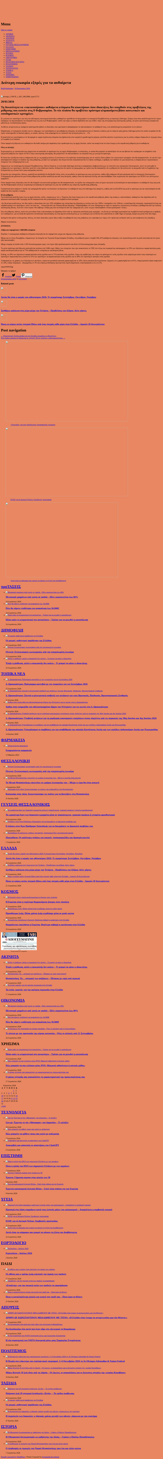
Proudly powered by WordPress (13, 1457)
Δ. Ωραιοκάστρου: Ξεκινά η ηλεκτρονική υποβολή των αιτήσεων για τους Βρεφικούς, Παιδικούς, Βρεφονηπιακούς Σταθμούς (67, 695)
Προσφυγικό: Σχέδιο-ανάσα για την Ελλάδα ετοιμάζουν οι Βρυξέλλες (28, 336)
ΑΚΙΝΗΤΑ (10, 36)
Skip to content (6, 30)
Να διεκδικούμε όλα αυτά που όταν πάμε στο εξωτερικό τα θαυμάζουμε (40, 1329)
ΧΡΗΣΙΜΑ (10, 75)
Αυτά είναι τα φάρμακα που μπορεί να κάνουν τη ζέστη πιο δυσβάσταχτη (38, 581)
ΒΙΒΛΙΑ (9, 43)
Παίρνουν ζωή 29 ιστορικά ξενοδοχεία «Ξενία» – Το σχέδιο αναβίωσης (40, 1393)
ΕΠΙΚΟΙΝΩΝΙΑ (12, 77)
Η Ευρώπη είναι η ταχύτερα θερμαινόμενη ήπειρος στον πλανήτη (37, 902)
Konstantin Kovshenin (50, 1457)
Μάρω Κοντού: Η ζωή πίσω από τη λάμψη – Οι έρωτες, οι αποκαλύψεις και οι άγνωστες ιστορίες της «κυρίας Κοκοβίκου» (66, 1372)
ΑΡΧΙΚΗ (9, 34)
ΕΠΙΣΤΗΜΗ (11, 49)
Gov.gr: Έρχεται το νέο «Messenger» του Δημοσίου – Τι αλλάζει (37, 1122)
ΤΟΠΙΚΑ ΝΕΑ (13, 673)
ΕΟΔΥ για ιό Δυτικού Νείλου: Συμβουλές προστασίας (31, 500)
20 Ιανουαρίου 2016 (22, 88)
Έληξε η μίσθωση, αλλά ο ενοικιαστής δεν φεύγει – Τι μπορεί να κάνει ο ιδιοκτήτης (46, 663)
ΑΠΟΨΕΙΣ (10, 38)
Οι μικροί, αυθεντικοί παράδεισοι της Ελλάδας (29, 640)
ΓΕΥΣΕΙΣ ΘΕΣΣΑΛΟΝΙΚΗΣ (17, 45)
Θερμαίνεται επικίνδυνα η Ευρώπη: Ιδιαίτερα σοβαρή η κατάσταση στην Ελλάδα (45, 924)
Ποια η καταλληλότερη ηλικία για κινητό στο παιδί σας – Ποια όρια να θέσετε (44, 1297)
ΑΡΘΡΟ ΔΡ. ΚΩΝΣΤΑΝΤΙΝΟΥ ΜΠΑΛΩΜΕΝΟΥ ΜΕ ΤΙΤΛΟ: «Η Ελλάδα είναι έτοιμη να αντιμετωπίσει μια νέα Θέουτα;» (66, 1317)
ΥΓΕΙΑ (8, 73)
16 (17, 1096)
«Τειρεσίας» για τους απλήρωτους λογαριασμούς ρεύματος (33, 425)
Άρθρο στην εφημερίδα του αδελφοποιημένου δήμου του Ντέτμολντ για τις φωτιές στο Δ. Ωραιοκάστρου (57, 707)
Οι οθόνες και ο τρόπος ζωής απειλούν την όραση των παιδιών (36, 1274)
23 (17, 1098)
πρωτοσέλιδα (15, 951)
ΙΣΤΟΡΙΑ (9, 53)
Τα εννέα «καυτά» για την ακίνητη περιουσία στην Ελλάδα (34, 989)
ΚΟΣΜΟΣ (10, 55)
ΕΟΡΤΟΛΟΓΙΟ (13, 1243)
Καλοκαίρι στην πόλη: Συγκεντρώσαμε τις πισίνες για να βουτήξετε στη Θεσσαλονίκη (47, 794)
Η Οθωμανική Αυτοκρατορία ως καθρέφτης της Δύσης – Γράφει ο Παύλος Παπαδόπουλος (50, 1437)
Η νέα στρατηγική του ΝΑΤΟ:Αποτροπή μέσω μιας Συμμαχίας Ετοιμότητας (43, 1340)
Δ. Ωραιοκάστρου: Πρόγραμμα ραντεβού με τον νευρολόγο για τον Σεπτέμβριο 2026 (47, 684)
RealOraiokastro (7, 88)
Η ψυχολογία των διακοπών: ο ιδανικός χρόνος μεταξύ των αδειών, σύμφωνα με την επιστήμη (51, 1416)
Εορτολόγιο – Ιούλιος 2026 (19, 1253)
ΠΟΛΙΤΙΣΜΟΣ (12, 64)
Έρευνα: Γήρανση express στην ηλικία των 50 (28, 1177)
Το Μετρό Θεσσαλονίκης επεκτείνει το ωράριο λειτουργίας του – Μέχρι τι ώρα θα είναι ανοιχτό (52, 782)
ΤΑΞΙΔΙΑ (9, 66)
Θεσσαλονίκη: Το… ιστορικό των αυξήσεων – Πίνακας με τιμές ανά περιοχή (43, 978)
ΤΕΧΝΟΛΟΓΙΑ (12, 68)
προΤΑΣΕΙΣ (11, 586)
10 (2, 1096)
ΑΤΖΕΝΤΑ (10, 40)
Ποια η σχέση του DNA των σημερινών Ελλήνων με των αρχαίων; (37, 1166)
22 (14, 1098)
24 (2, 1101)
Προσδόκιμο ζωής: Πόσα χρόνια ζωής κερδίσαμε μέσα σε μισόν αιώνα (40, 913)
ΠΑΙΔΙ (8, 60)
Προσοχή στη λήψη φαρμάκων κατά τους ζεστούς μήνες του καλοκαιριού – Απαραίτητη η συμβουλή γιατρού (59, 1209)
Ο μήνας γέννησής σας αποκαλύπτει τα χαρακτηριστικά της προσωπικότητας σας (45, 1077)
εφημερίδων (24, 951)
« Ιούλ (3, 1106)
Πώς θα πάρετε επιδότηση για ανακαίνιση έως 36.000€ (32, 608)
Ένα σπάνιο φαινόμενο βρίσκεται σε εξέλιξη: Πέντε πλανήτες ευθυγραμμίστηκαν (33, 338)
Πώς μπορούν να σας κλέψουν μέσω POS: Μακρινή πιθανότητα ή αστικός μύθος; (45, 1065)
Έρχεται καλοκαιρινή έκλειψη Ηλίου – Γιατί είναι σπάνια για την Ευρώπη (42, 1188)
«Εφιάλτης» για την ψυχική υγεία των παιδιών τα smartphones (37, 1285)
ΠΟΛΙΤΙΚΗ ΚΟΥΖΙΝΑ (15, 62)
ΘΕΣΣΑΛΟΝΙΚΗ (13, 51)
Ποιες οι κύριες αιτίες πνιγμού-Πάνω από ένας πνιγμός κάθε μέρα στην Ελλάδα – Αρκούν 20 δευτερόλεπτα (53, 324)
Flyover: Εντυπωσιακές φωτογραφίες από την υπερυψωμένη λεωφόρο (40, 652)
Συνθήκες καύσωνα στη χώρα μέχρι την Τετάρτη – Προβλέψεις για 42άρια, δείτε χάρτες (44, 310)
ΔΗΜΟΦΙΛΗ (12, 630)
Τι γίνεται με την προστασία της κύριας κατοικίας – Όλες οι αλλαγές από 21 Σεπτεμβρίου (50, 1033)
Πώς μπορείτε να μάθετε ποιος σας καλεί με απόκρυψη (32, 1134)
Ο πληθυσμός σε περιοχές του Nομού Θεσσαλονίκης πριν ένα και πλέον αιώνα (43, 1448)
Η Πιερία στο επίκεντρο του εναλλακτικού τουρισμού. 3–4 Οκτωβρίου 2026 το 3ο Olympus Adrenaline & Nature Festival (65, 1361)
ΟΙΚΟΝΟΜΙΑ (11, 58)
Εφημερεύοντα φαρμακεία (19, 750)
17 (2, 1098)
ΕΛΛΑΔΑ (10, 47)
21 (12, 1098)
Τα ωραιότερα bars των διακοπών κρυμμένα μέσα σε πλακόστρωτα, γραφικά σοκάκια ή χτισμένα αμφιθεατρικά (60, 815)
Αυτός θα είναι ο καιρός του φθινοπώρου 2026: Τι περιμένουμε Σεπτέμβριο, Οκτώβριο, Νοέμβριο (48, 297)
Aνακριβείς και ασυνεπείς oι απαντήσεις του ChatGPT (32, 1145)
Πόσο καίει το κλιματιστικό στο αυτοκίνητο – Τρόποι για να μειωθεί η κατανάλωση (47, 619)
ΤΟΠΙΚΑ (9, 70)
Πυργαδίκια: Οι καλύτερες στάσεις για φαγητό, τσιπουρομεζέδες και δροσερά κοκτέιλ (48, 837)
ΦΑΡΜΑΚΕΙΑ (13, 740)
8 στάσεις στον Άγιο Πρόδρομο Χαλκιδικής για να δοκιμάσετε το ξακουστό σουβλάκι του (49, 826)
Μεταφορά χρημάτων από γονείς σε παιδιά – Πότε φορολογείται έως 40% (42, 597)
